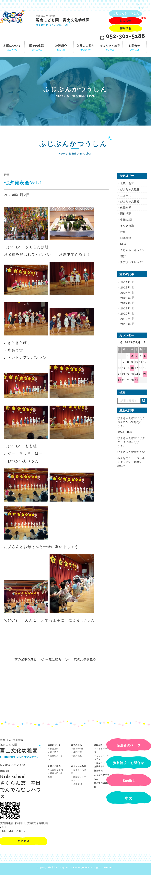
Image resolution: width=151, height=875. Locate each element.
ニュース (125, 195)
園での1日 (78, 749)
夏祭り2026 (124, 432)
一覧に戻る (53, 659)
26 (144, 374)
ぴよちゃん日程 (129, 201)
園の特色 (54, 752)
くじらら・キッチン (132, 250)
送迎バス (100, 763)
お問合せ (98, 766)
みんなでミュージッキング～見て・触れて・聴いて (131, 461)
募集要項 (77, 784)
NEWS (124, 244)
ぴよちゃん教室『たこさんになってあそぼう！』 (131, 422)
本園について (54, 745)
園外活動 (125, 213)
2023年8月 (133, 342)
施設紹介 (98, 745)
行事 (7, 174)
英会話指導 (127, 225)
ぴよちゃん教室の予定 (131, 452)
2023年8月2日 (17, 195)
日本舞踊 (125, 238)
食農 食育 (127, 183)
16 (132, 368)
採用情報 (98, 770)
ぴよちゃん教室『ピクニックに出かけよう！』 (131, 442)
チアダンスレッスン (132, 262)
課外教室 (77, 756)
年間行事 (77, 752)
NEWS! (142, 8)
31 (136, 380)
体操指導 (125, 207)
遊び (123, 256)
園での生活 (76, 745)
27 (119, 380)
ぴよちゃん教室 (129, 189)
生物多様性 (127, 219)
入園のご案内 (54, 766)
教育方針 (54, 749)
